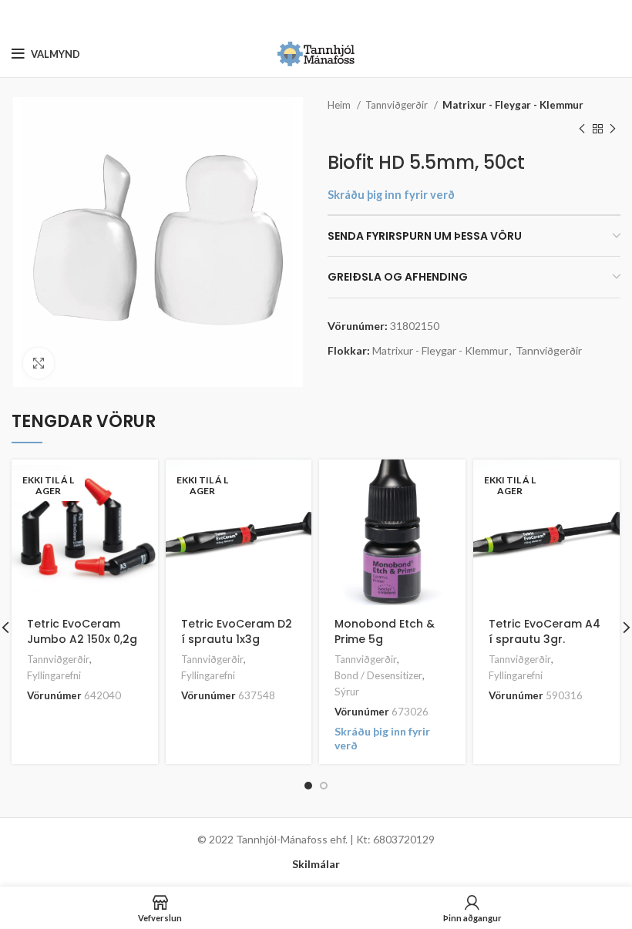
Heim (340, 105)
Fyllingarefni (54, 675)
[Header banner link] (293, 15)
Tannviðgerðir (397, 105)
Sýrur (346, 691)
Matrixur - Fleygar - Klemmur (512, 105)
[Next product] (612, 128)
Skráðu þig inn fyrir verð (391, 194)
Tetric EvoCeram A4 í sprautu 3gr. (544, 631)
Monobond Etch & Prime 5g (384, 631)
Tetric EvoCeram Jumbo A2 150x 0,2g (82, 631)
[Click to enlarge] (38, 363)
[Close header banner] (612, 15)
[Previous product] (582, 128)
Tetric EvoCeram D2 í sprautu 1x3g (236, 631)
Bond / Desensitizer (378, 675)
